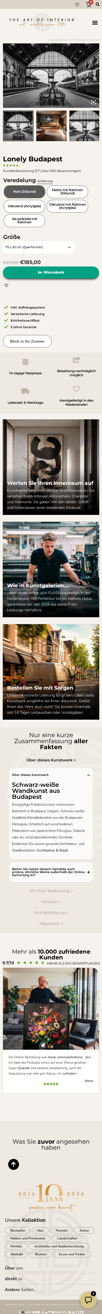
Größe (11, 237)
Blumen (41, 1254)
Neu (40, 1230)
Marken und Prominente (27, 1238)
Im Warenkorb (51, 272)
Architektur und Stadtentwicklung (59, 1246)
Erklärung (45, 181)
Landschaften (67, 1238)
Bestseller (17, 1230)
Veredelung (28, 180)
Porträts (16, 1246)
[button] (94, 22)
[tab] (51, 760)
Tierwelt (61, 1230)
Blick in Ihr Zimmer (27, 341)
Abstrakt (16, 1254)
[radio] (24, 192)
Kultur (68, 39)
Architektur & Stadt (52, 850)
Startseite (55, 39)
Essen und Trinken (72, 1254)
